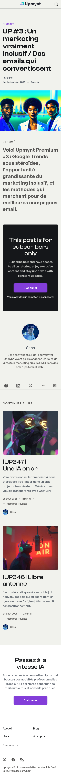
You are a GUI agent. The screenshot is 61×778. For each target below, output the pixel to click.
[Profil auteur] (30, 332)
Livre (6, 736)
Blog (36, 728)
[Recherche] (56, 4)
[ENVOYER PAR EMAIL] (55, 385)
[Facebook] (13, 759)
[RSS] (22, 759)
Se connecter (46, 297)
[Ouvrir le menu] (5, 4)
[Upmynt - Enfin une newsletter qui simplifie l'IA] (30, 4)
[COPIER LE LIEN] (43, 385)
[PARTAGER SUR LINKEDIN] (18, 385)
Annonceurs (10, 745)
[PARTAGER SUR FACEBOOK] (6, 385)
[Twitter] (4, 759)
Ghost (28, 770)
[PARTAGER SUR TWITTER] (30, 385)
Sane (10, 77)
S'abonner (30, 288)
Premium (8, 23)
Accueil (7, 728)
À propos (39, 736)
